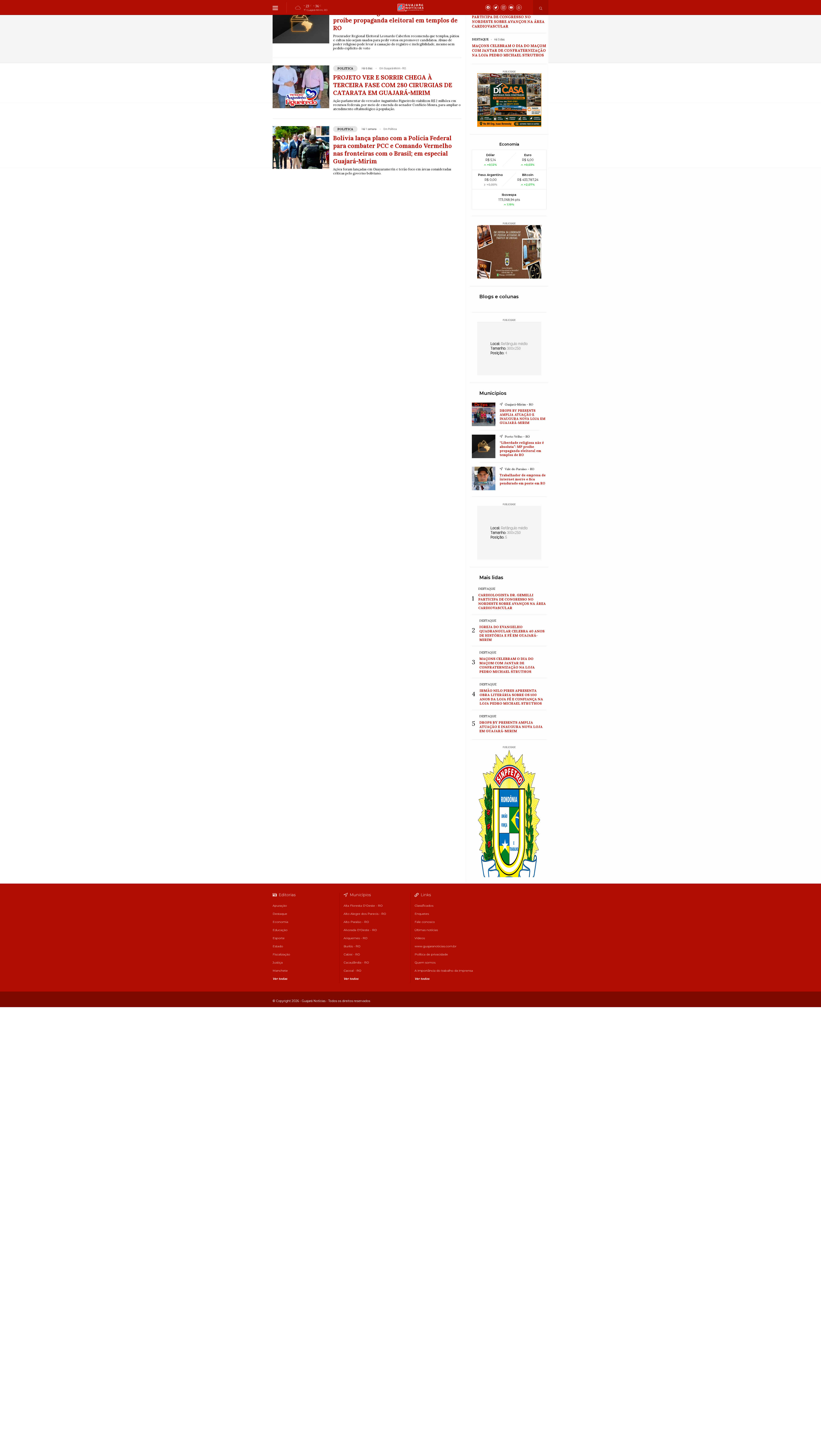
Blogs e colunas (499, 297)
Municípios (492, 393)
